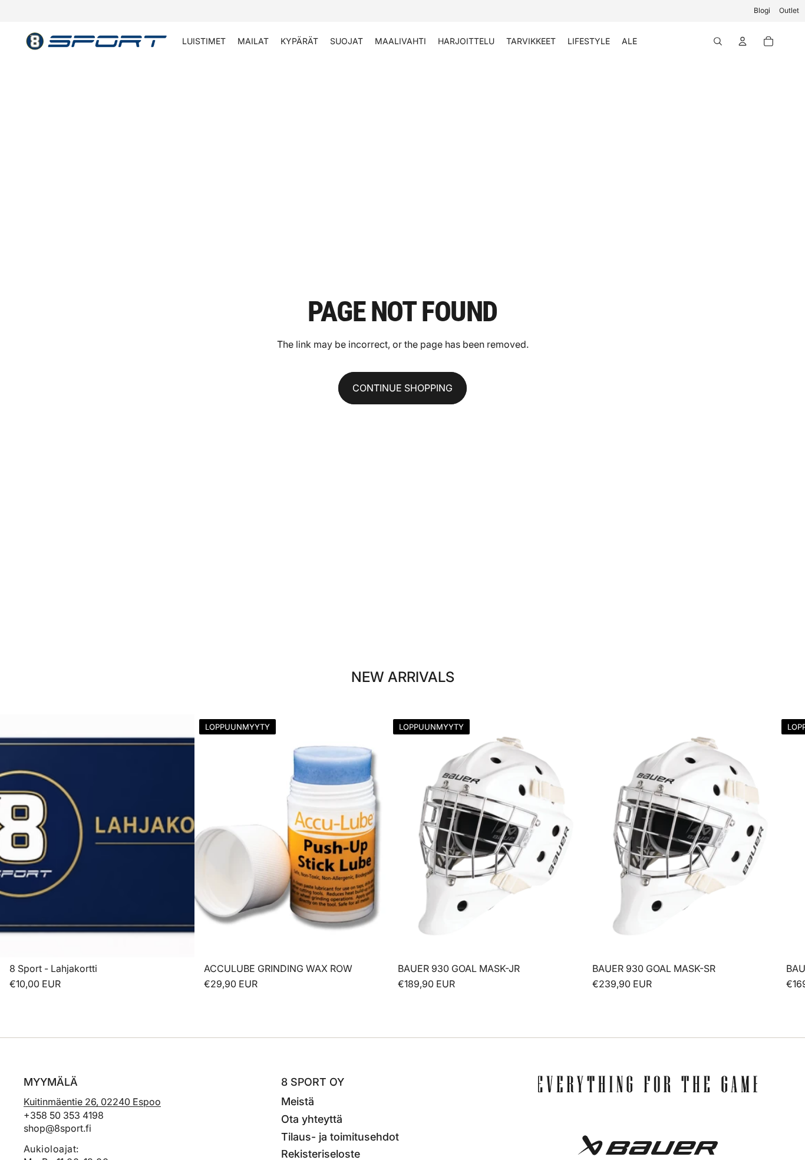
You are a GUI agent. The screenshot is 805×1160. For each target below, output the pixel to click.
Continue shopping (402, 388)
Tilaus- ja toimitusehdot (340, 1137)
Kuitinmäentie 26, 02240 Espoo (92, 1102)
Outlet (789, 10)
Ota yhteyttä (311, 1119)
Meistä (297, 1101)
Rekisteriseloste (320, 1154)
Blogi (762, 10)
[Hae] (718, 41)
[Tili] (742, 41)
